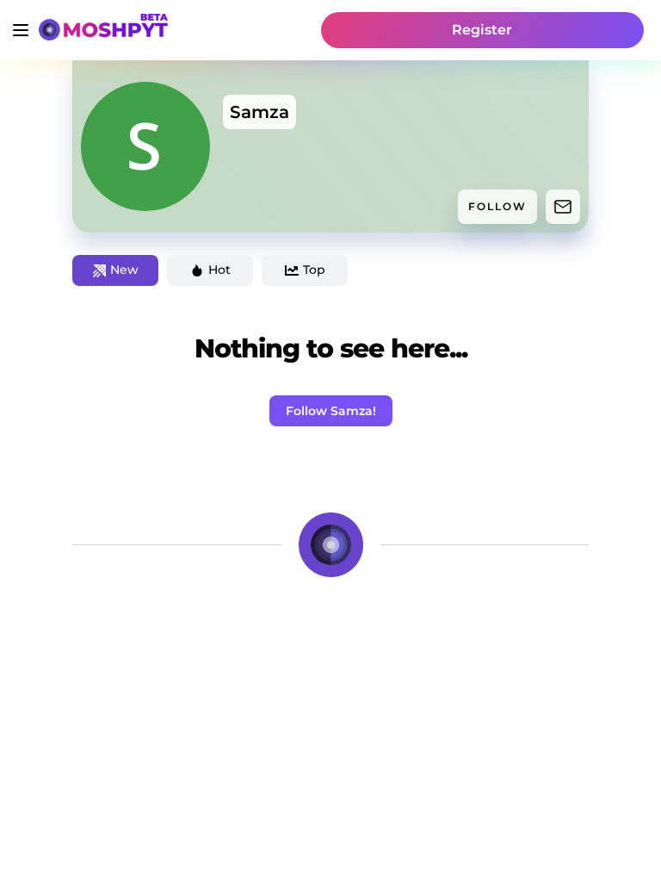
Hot (219, 269)
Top (314, 269)
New (124, 269)
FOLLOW (497, 206)
